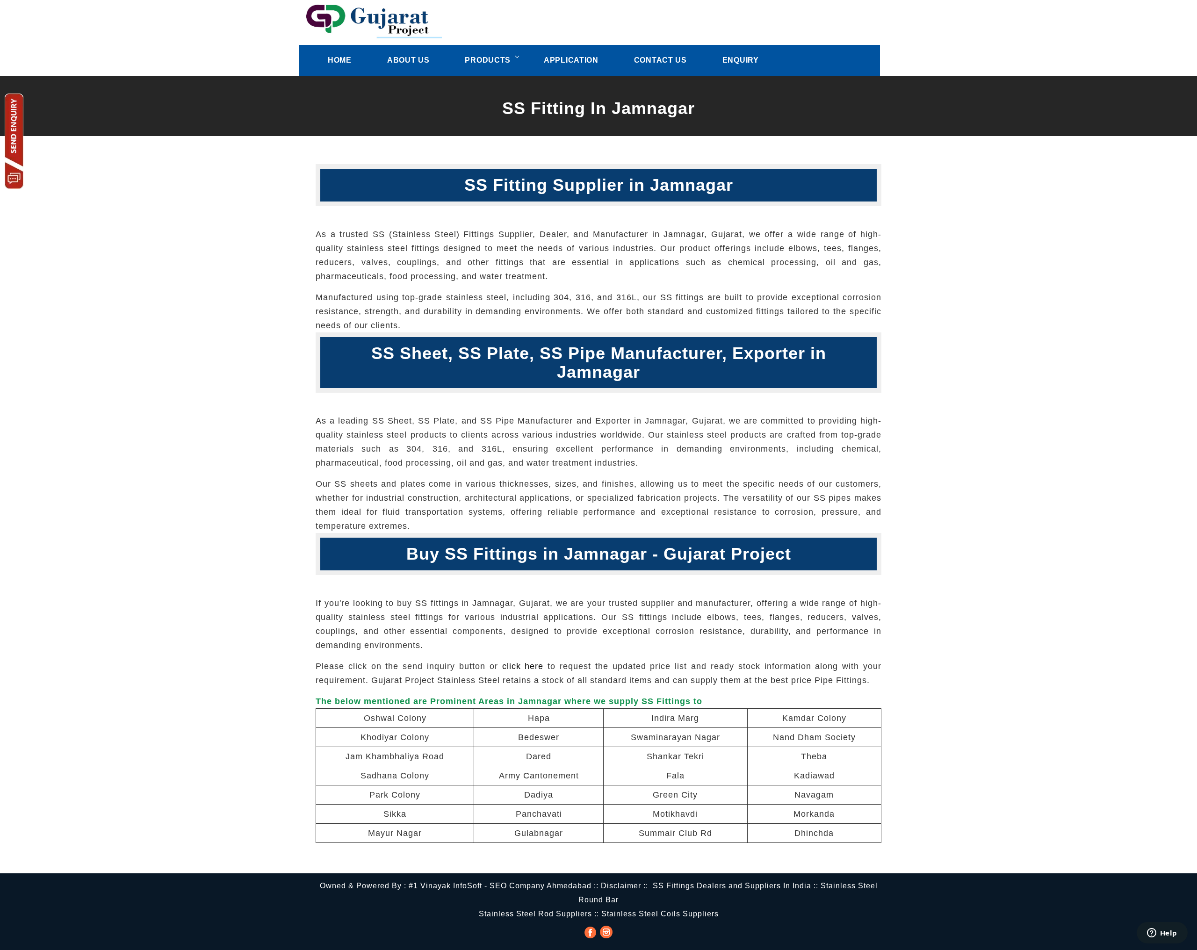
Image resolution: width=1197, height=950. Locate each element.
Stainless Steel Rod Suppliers (535, 914)
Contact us (660, 60)
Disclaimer (621, 886)
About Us (408, 60)
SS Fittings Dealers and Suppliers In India (732, 886)
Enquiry (740, 60)
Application (571, 60)
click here (523, 666)
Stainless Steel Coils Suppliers (660, 914)
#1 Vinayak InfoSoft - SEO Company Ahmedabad (500, 886)
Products (488, 60)
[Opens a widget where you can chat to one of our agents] (1162, 933)
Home (340, 60)
